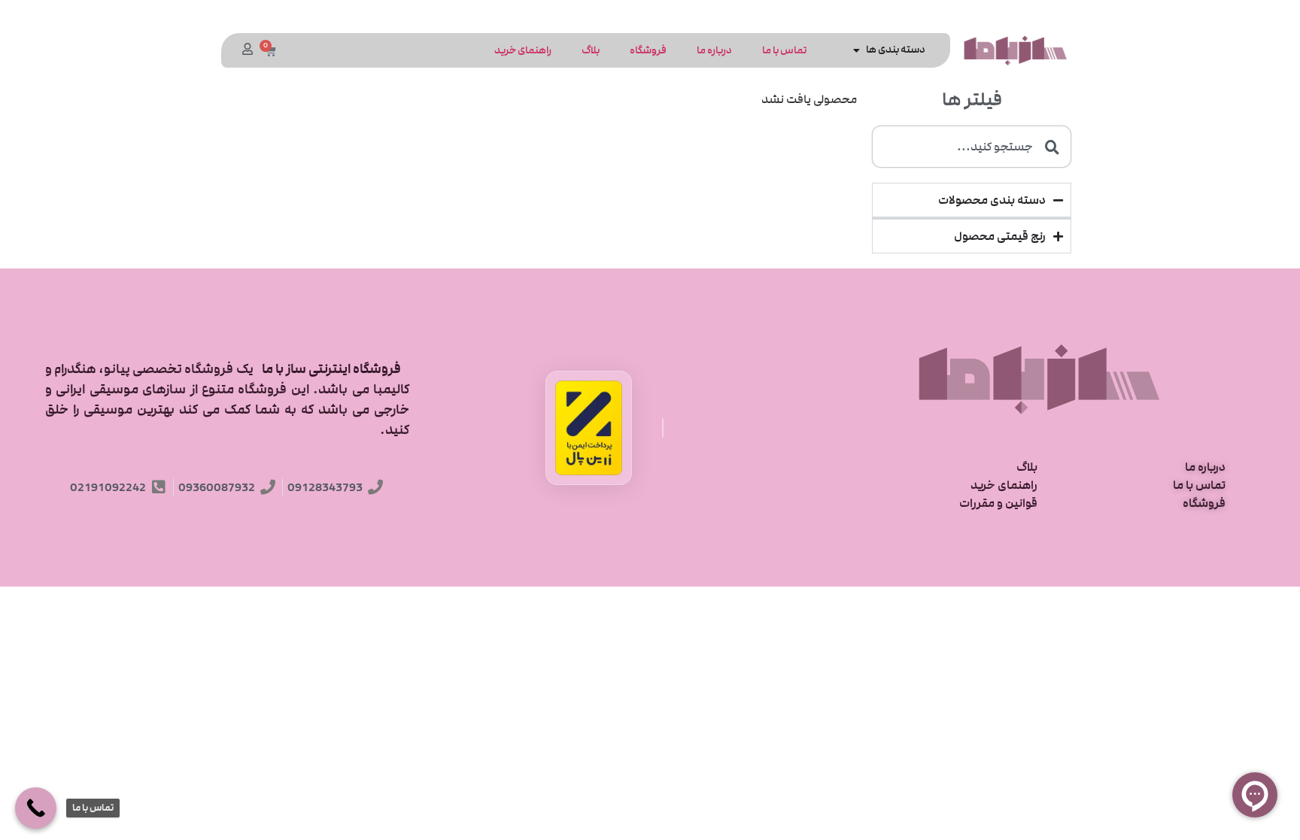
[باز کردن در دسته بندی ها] (857, 50)
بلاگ (591, 50)
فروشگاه (648, 50)
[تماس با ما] (35, 808)
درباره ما (714, 50)
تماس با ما (784, 50)
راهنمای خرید (522, 50)
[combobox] (971, 147)
